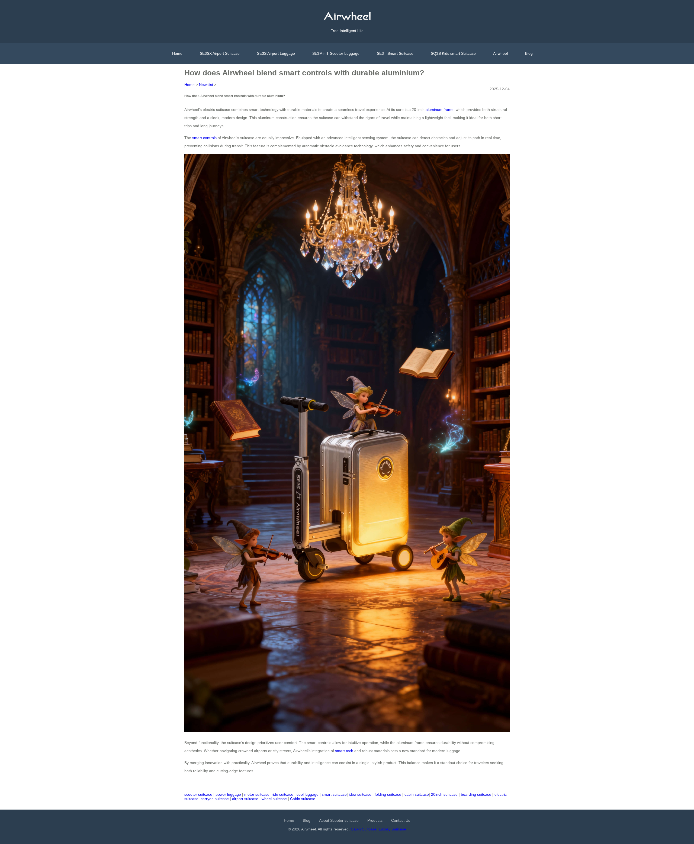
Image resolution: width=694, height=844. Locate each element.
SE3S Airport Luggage (276, 53)
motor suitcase (256, 794)
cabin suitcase (416, 794)
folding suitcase (388, 794)
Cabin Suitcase (364, 829)
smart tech (344, 751)
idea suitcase (360, 794)
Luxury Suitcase (392, 829)
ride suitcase (282, 794)
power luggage (228, 794)
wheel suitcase (274, 799)
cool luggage (308, 794)
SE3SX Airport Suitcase (220, 53)
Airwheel (500, 53)
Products (375, 820)
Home (177, 53)
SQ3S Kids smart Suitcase (453, 53)
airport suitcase (245, 799)
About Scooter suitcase (339, 820)
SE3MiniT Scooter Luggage (335, 53)
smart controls (204, 138)
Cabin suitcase (302, 799)
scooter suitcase (198, 794)
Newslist (206, 84)
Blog (529, 53)
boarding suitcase (476, 794)
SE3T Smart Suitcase (395, 53)
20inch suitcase (444, 794)
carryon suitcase (215, 799)
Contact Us (400, 820)
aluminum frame (440, 109)
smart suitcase (334, 794)
